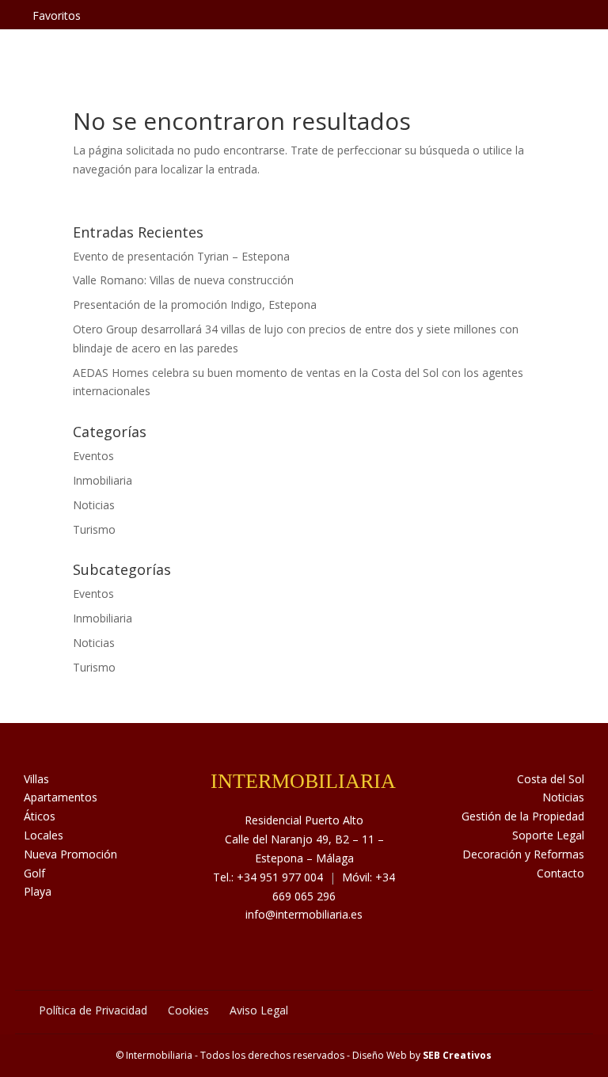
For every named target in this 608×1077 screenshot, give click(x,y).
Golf (34, 873)
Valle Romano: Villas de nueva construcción (183, 279)
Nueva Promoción (70, 854)
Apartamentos (60, 797)
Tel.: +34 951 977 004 (268, 877)
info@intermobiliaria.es (304, 914)
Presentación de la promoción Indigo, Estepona (195, 304)
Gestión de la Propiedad (523, 816)
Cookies (188, 1010)
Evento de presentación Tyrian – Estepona (181, 256)
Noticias (94, 504)
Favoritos (56, 15)
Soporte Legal (548, 835)
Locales (43, 835)
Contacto (560, 873)
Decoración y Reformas (523, 854)
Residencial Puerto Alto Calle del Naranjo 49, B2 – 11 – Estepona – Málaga (304, 839)
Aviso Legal (259, 1010)
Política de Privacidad (93, 1010)
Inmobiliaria (102, 480)
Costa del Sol (550, 778)
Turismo (94, 529)
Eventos (93, 455)
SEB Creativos (457, 1055)
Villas (36, 778)
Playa (37, 891)
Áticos (39, 816)
